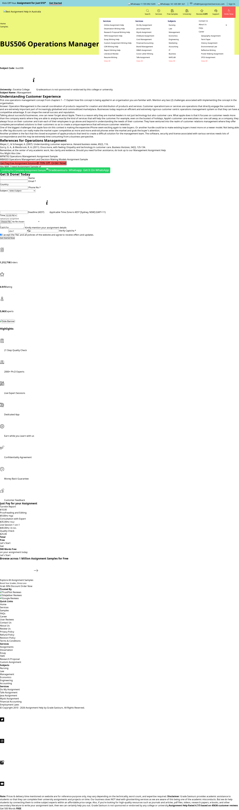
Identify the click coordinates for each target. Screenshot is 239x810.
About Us (202, 24)
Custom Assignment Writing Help (118, 43)
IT (169, 50)
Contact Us (203, 21)
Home (3, 604)
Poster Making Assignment (212, 54)
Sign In (232, 4)
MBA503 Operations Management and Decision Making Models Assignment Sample (44, 159)
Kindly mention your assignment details (46, 227)
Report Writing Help (112, 50)
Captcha (4, 227)
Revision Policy (7, 637)
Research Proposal (10, 659)
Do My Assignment (144, 25)
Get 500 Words (10, 808)
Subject (4, 190)
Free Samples (172, 14)
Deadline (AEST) (36, 212)
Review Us (5, 628)
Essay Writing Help (111, 39)
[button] (215, 12)
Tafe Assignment (143, 57)
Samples (4, 610)
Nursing (172, 25)
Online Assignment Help (114, 25)
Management (174, 32)
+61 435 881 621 (177, 4)
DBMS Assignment (144, 50)
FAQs (201, 28)
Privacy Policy (7, 631)
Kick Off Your (32, 3)
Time (2, 215)
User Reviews (7, 619)
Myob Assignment (143, 32)
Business (172, 54)
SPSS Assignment (208, 57)
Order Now (26, 586)
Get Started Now (7, 238)
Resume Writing (110, 57)
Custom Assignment (10, 662)
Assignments (7, 646)
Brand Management (144, 46)
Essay (3, 652)
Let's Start (5, 543)
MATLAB (172, 57)
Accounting (173, 46)
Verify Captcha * (67, 230)
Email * (32, 181)
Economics (173, 36)
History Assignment (209, 43)
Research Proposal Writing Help (117, 32)
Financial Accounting (144, 43)
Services (4, 607)
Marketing (173, 43)
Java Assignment (143, 28)
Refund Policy (7, 634)
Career (201, 32)
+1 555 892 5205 (147, 4)
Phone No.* (34, 187)
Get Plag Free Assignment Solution (33, 163)
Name (31, 178)
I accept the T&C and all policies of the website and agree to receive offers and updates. (48, 234)
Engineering (174, 39)
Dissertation (6, 649)
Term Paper (206, 39)
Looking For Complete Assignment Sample (55, 170)
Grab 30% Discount (13, 585)
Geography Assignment (211, 36)
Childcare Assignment (145, 36)
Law (170, 28)
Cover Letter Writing (144, 54)
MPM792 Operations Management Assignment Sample (29, 156)
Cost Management (144, 39)
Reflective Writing (208, 50)
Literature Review (111, 54)
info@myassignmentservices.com (208, 4)
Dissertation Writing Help (114, 28)
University (187, 14)
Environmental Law (209, 46)
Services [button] (158, 14)
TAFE (2, 656)
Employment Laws (9, 704)
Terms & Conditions (10, 640)
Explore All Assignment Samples (17, 580)
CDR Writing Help (111, 46)
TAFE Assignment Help (113, 36)
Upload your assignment (9, 219)
